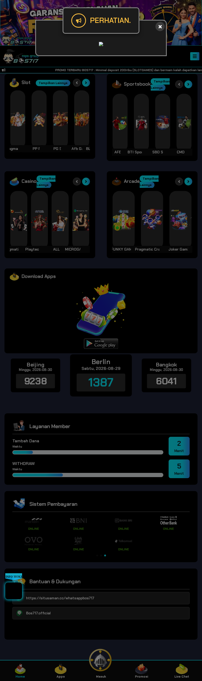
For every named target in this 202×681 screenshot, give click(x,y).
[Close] (160, 26)
